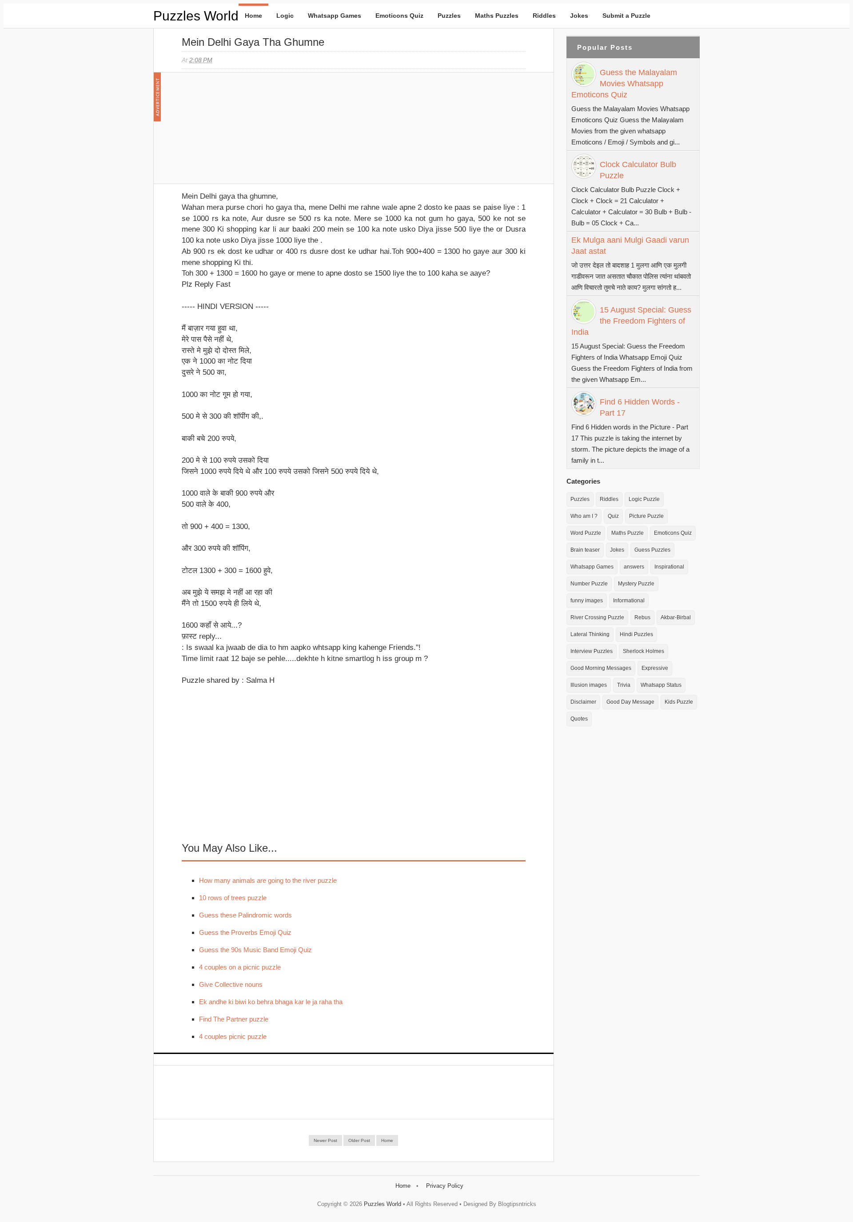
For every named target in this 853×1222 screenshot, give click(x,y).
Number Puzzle (589, 584)
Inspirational (669, 567)
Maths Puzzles (496, 15)
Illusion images (588, 685)
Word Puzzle (585, 533)
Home (253, 15)
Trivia (623, 685)
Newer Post (325, 1140)
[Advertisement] (248, 132)
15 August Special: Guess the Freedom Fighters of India (631, 321)
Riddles (544, 15)
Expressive (655, 668)
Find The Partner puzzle (233, 1019)
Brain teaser (585, 550)
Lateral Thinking (590, 634)
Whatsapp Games (334, 15)
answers (634, 567)
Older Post (359, 1140)
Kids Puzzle (679, 702)
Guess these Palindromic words (245, 915)
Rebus (642, 617)
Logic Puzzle (644, 499)
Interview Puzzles (591, 651)
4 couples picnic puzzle (233, 1036)
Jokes (579, 15)
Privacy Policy (444, 1185)
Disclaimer (583, 702)
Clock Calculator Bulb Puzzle (638, 170)
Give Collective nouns (231, 984)
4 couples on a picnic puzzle (240, 967)
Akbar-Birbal (676, 617)
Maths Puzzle (627, 533)
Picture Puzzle (646, 516)
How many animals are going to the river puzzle (268, 880)
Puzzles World (196, 15)
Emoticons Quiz (399, 15)
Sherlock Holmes (643, 651)
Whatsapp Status (661, 685)
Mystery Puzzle (636, 584)
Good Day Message (630, 702)
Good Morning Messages (600, 668)
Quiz (613, 516)
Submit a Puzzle (626, 15)
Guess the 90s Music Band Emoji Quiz (255, 950)
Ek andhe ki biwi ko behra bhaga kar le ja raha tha (271, 1002)
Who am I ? (584, 516)
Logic (285, 15)
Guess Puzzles (652, 550)
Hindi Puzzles (636, 634)
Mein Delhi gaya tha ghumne (253, 42)
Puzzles (449, 15)
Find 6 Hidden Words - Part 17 (640, 407)
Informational (629, 600)
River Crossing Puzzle (597, 617)
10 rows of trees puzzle (233, 897)
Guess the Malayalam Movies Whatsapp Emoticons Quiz (624, 83)
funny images (586, 600)
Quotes (579, 719)
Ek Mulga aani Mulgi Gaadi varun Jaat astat (630, 246)
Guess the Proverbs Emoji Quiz (245, 932)
